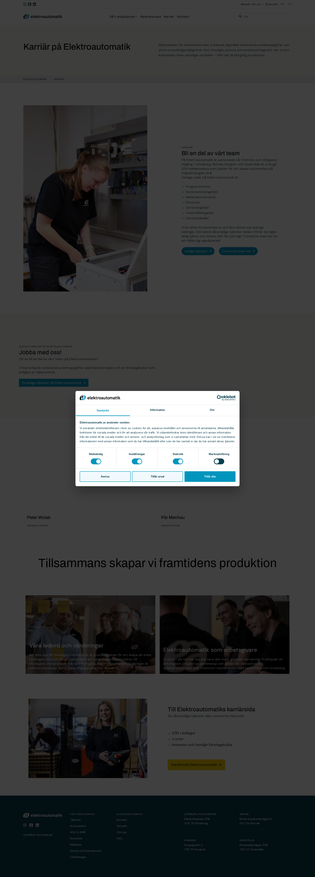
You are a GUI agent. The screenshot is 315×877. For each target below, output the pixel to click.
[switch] (137, 461)
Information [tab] (157, 409)
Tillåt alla (210, 476)
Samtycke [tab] (103, 410)
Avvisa (105, 476)
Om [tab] (212, 409)
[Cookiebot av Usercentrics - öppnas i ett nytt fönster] (220, 398)
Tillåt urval (157, 476)
